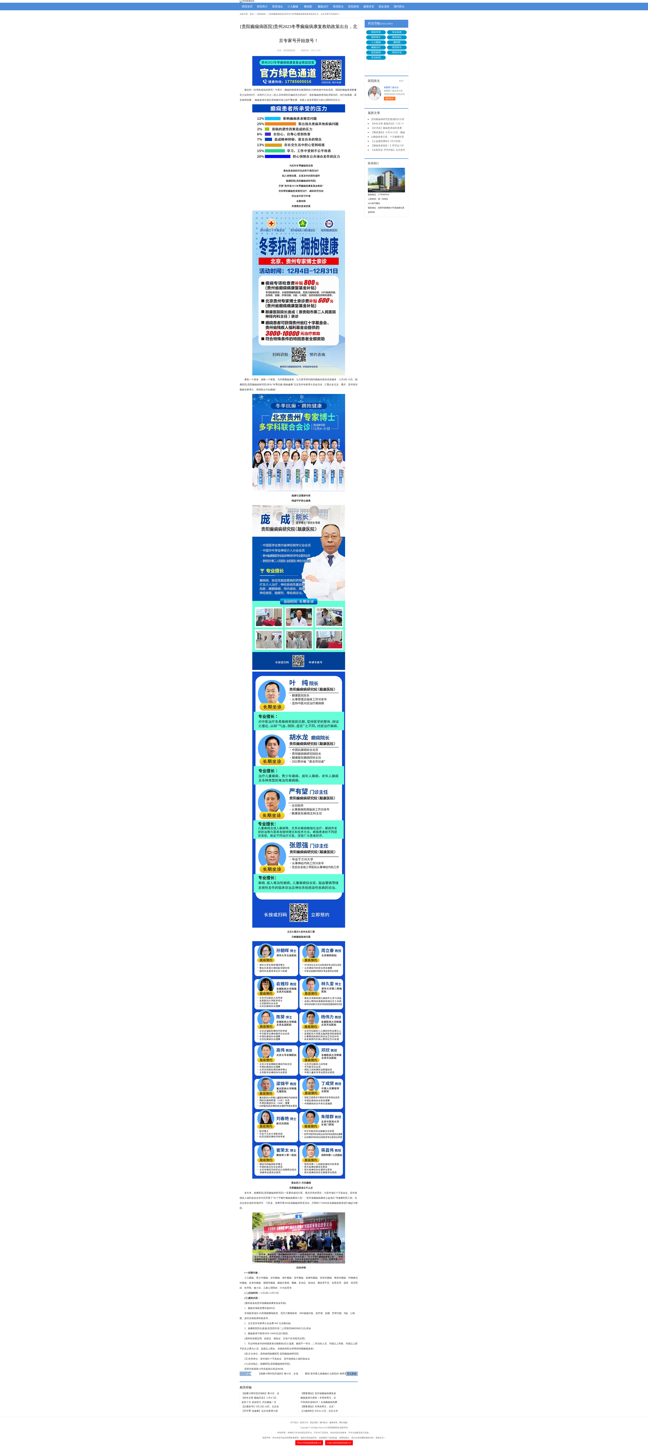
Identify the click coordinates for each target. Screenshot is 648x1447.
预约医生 (399, 6)
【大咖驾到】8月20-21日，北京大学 (319, 1411)
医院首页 (247, 6)
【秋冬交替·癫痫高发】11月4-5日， (260, 1398)
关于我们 (294, 1422)
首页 (252, 14)
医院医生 (338, 6)
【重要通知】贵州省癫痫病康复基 (318, 1393)
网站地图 (343, 1422)
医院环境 (376, 32)
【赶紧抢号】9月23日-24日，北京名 (260, 1406)
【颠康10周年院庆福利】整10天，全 (260, 1393)
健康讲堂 (368, 6)
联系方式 (304, 1422)
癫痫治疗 (323, 6)
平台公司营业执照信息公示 (309, 1443)
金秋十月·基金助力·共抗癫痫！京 (258, 1402)
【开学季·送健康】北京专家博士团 (259, 1411)
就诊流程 (384, 6)
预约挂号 (390, 98)
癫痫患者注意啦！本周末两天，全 (318, 1398)
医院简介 (262, 6)
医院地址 (277, 6)
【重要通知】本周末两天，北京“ (318, 1406)
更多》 (402, 81)
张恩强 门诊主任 (391, 87)
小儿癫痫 (292, 6)
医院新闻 (353, 6)
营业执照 (397, 32)
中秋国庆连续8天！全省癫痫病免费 (319, 1402)
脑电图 (308, 6)
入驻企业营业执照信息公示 (339, 1443)
